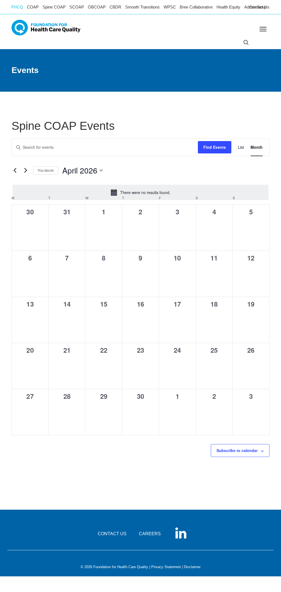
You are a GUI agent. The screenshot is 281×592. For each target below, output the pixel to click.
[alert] (140, 192)
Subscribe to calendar (237, 450)
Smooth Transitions (142, 7)
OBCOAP (97, 7)
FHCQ (17, 7)
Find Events (214, 147)
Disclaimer (192, 567)
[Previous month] (15, 170)
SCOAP (76, 7)
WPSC (170, 7)
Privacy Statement (166, 567)
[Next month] (25, 170)
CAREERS (150, 533)
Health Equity (228, 7)
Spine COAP (54, 7)
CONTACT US (112, 533)
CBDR (115, 7)
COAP (33, 7)
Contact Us (259, 7)
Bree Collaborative (196, 7)
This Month (45, 170)
